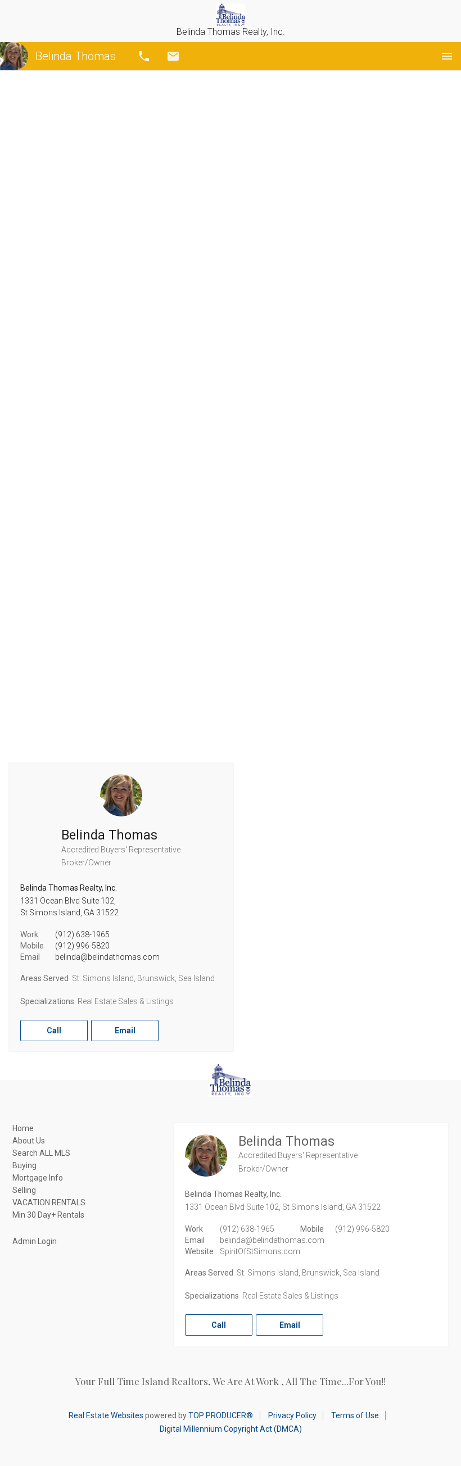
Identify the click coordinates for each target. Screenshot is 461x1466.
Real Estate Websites (106, 1415)
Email (173, 56)
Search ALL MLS (41, 1153)
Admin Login (34, 1241)
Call (144, 56)
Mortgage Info (37, 1177)
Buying (24, 1165)
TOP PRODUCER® (220, 1415)
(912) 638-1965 (82, 934)
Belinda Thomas (75, 56)
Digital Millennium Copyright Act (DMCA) (231, 1428)
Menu (447, 56)
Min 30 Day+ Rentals (48, 1214)
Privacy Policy (292, 1415)
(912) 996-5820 (82, 945)
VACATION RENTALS (48, 1202)
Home (23, 1128)
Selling (24, 1190)
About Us (28, 1140)
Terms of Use (355, 1415)
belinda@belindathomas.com (107, 956)
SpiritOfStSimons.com (260, 1251)
